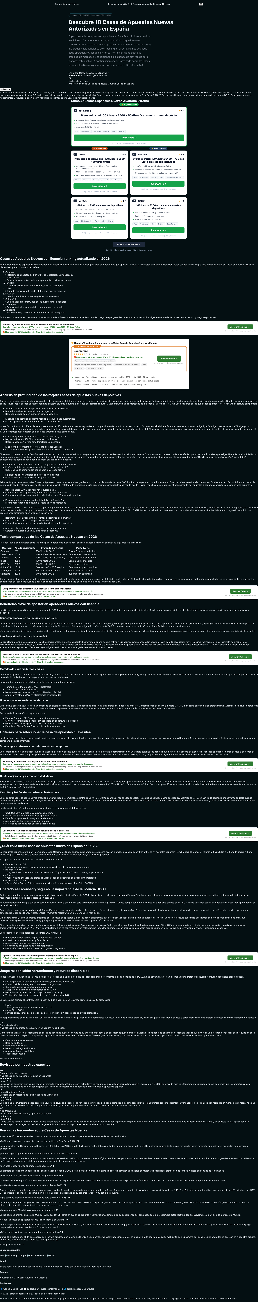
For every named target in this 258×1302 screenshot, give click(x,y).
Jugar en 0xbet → (240, 591)
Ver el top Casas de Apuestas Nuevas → (89, 73)
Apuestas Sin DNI (123, 4)
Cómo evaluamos (72, 1266)
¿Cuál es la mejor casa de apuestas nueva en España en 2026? (127, 95)
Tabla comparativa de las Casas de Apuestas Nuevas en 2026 (185, 92)
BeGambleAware (36, 1255)
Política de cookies (52, 1266)
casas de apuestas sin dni (67, 917)
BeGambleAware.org (144, 250)
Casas (229, 264)
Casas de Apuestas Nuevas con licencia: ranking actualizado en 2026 (36, 92)
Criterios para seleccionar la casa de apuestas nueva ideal (63, 95)
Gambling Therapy (15, 1255)
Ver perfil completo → (11, 1058)
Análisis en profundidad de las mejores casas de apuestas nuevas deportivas (112, 92)
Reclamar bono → (169, 358)
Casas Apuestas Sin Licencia (147, 4)
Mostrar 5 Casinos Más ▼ (129, 244)
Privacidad (37, 1266)
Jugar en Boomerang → (240, 327)
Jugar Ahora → (129, 137)
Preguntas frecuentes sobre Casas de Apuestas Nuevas (66, 97)
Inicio (111, 4)
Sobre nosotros (8, 1266)
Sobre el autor (23, 1266)
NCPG (50, 1255)
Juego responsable (91, 1266)
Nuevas (166, 4)
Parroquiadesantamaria (67, 4)
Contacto (106, 1266)
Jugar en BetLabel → (240, 657)
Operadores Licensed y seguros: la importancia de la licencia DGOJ (195, 95)
